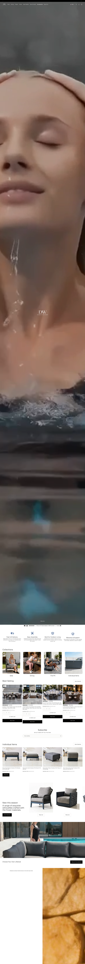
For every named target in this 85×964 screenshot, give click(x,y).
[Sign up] (60, 736)
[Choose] (20, 702)
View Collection (78, 681)
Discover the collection (76, 862)
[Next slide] (20, 694)
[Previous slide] (4, 694)
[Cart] (81, 4)
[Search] (76, 4)
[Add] (20, 765)
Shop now (42, 621)
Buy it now (12, 720)
